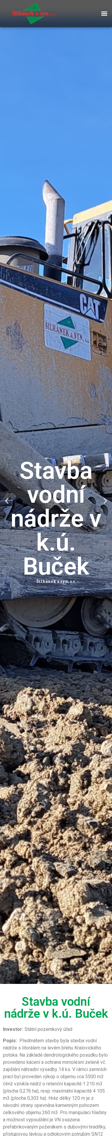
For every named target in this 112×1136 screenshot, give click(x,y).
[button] (104, 14)
